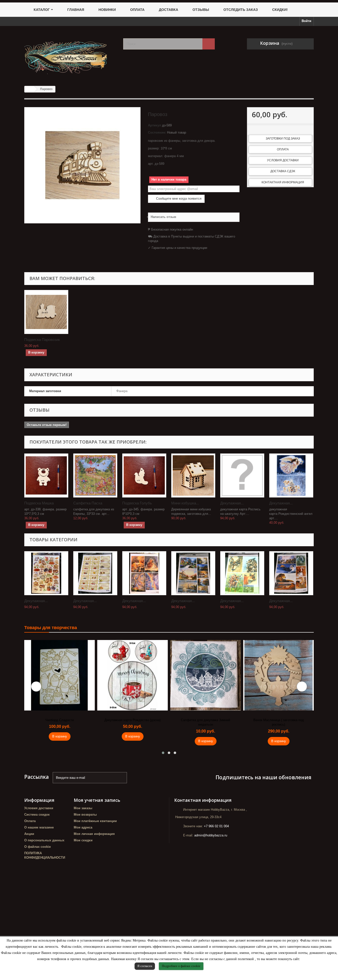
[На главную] (29, 89)
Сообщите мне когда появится (178, 198)
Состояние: (157, 132)
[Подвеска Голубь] (144, 475)
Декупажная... (232, 503)
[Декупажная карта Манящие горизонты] (193, 573)
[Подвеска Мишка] (46, 475)
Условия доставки (283, 160)
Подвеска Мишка (39, 503)
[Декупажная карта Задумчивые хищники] (291, 573)
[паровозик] (46, 312)
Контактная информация (283, 182)
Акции (29, 834)
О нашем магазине (39, 827)
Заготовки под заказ (283, 138)
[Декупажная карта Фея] (144, 573)
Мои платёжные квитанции (95, 821)
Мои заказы (83, 808)
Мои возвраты (85, 814)
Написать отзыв (163, 217)
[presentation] (36, 686)
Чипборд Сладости (59, 720)
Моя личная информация (94, 834)
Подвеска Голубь (137, 503)
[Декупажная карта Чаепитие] (46, 573)
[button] (163, 752)
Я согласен (144, 966)
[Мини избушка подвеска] (193, 475)
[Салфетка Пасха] (95, 475)
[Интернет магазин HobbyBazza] (70, 54)
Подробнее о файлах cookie (181, 966)
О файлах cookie (37, 847)
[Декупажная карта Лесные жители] (242, 573)
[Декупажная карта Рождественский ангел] (291, 475)
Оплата (283, 149)
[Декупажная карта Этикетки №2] (95, 573)
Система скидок (37, 814)
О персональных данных (44, 840)
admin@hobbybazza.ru (210, 835)
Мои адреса (83, 827)
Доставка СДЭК (282, 171)
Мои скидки (83, 840)
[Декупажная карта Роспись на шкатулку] (242, 475)
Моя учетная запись (97, 800)
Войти (306, 21)
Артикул (154, 125)
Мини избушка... (185, 503)
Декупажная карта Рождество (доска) (132, 720)
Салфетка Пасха (87, 503)
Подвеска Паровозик (42, 339)
